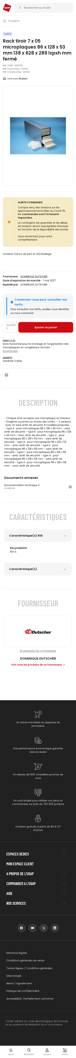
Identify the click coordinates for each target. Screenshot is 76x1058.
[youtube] (32, 928)
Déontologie (13, 976)
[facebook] (21, 928)
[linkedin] (55, 928)
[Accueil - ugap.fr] (7, 8)
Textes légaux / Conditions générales (29, 968)
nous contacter (24, 313)
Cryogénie (13, 21)
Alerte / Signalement (19, 983)
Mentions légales (16, 953)
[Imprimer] (6, 374)
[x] (43, 928)
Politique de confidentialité (22, 991)
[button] (11, 1052)
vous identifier (60, 309)
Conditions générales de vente (25, 960)
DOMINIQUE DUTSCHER (34, 276)
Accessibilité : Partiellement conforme (29, 998)
